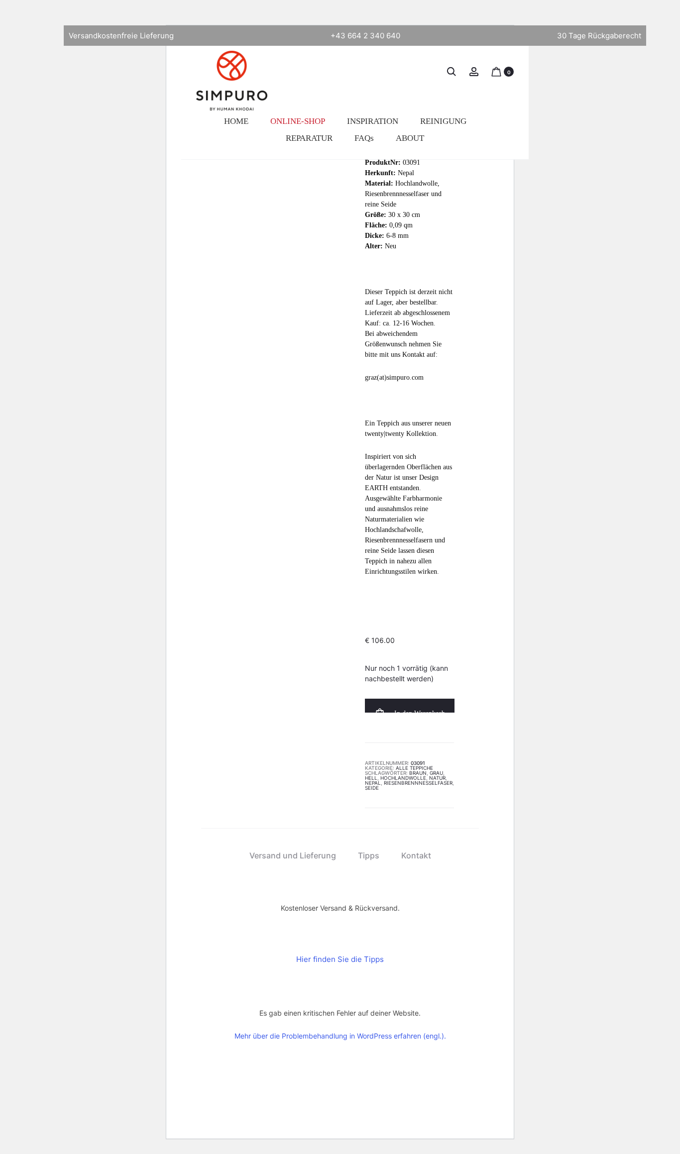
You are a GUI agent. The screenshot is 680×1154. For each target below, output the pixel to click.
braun (418, 773)
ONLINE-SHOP (297, 121)
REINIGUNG (443, 121)
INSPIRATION (372, 121)
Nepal (373, 783)
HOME (236, 121)
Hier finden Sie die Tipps (340, 959)
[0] (496, 71)
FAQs (364, 138)
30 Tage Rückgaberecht (599, 35)
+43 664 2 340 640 (365, 35)
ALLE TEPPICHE (414, 768)
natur (437, 778)
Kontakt (416, 855)
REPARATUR (309, 138)
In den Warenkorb (418, 711)
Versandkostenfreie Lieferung (121, 35)
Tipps (368, 855)
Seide (372, 788)
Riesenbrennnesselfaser (418, 783)
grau (436, 773)
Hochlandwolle (403, 778)
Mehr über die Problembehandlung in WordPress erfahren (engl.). (340, 1036)
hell (371, 778)
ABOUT (410, 138)
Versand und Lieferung (292, 855)
